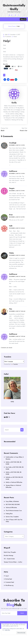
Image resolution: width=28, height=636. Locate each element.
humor (14, 26)
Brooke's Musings (8, 555)
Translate (15, 364)
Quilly (14, 102)
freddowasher (9, 457)
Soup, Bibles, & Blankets (12, 501)
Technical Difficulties (16, 482)
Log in (7, 576)
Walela (11, 253)
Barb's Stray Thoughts (10, 552)
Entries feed (8, 579)
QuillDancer (13, 171)
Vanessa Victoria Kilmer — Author (13, 562)
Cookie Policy (7, 630)
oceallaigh (12, 143)
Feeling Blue (9, 513)
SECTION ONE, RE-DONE (13, 504)
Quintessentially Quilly (14, 7)
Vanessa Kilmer (10, 485)
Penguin (11, 188)
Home (9, 26)
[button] (23, 19)
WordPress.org (9, 585)
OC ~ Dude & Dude (9, 559)
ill (4, 75)
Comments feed (9, 582)
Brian (11, 215)
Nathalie (8, 477)
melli (10, 226)
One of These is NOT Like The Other (14, 520)
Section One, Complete (12, 517)
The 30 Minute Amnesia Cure (14, 510)
